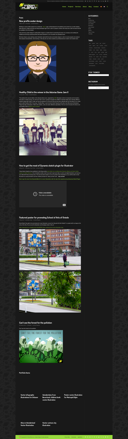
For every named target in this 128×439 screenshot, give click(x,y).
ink (94, 56)
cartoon (105, 45)
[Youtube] (99, 1)
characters (103, 47)
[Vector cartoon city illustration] (52, 411)
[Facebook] (92, 1)
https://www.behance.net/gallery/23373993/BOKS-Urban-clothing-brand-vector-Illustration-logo (41, 227)
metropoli (94, 58)
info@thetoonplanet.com (65, 1)
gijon (106, 52)
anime (97, 43)
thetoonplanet (91, 63)
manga (90, 58)
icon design (91, 23)
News (27, 94)
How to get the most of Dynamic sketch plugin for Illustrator (46, 165)
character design (97, 47)
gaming (102, 52)
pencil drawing (91, 61)
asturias (103, 43)
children (90, 50)
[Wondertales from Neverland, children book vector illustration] (52, 383)
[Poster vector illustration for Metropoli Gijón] (73, 383)
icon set (100, 54)
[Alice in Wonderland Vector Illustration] (30, 411)
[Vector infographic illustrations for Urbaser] (30, 383)
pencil (102, 58)
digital (101, 50)
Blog (89, 18)
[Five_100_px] (103, 1)
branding (101, 45)
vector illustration (92, 65)
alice (90, 43)
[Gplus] (96, 1)
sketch (100, 61)
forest (92, 52)
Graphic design (91, 22)
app (100, 43)
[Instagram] (105, 1)
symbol (104, 61)
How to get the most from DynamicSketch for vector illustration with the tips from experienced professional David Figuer (49, 179)
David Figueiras (35, 23)
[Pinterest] (94, 1)
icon (97, 54)
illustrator (90, 56)
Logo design (91, 27)
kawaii (97, 56)
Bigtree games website (34, 106)
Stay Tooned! (98, 87)
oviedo (99, 58)
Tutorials (90, 34)
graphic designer (92, 54)
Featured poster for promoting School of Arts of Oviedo (44, 217)
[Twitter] (85, 1)
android (93, 43)
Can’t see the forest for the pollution (35, 322)
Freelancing (91, 20)
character (91, 47)
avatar (90, 45)
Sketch (90, 30)
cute (94, 50)
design (97, 50)
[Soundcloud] (101, 1)
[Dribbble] (88, 1)
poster (97, 61)
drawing (104, 50)
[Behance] (90, 1)
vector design (101, 63)
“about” (44, 26)
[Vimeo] (108, 1)
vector (96, 63)
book (97, 45)
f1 (89, 52)
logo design (105, 56)
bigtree (94, 45)
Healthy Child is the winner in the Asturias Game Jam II (43, 92)
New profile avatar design (30, 21)
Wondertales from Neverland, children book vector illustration (51, 397)
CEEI (55, 98)
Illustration (28, 23)
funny (96, 52)
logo (100, 56)
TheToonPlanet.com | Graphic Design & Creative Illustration (37, 437)
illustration (105, 54)
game (99, 52)
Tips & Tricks (32, 168)
